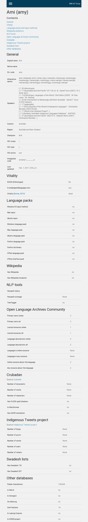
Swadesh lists (13, 46)
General (10, 22)
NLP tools (11, 34)
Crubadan (11, 40)
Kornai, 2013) (19, 193)
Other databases (14, 48)
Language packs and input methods (22, 28)
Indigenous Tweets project (18, 43)
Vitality (10, 25)
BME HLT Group (74, 4)
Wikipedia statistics (15, 31)
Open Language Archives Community (23, 37)
